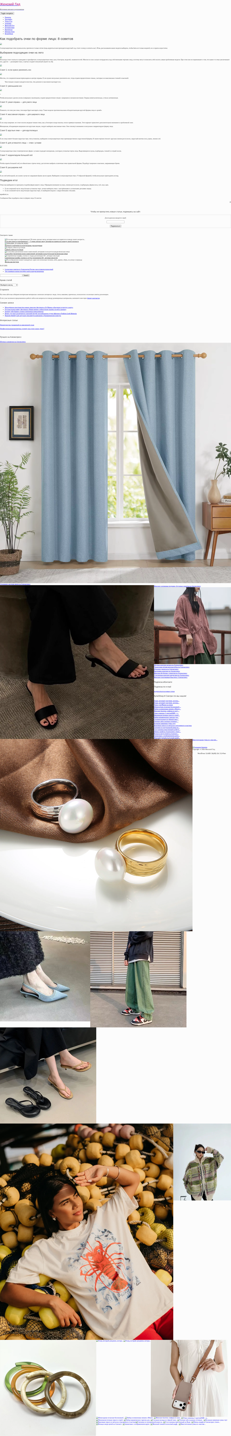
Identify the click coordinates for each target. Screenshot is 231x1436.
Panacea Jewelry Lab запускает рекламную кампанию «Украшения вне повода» (33, 316)
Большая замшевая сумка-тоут (165, 724)
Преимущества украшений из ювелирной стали (17, 325)
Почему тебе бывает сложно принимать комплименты (24, 312)
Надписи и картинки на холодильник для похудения (23, 246)
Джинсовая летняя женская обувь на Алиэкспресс (171, 667)
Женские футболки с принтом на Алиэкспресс (170, 673)
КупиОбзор (9, 34)
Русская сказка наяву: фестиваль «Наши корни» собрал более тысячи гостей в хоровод (35, 309)
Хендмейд (8, 19)
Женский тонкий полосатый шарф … (167, 738)
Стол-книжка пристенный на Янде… (167, 730)
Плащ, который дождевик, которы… (166, 701)
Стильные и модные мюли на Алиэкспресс (15, 584)
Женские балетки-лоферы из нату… (166, 711)
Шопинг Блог (10, 32)
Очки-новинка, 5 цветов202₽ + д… (166, 713)
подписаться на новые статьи (164, 691)
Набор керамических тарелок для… (166, 717)
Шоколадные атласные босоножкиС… (167, 707)
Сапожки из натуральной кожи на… (167, 728)
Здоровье (8, 23)
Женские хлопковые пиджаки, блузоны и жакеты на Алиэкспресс (177, 586)
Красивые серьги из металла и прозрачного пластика (173, 726)
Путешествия (9, 28)
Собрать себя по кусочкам (14, 250)
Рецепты (8, 17)
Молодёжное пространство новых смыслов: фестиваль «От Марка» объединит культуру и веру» (39, 307)
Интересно (9, 30)
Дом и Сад (8, 21)
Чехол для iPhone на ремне (163, 705)
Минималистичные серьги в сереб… (167, 715)
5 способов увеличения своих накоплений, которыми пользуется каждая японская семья (36, 254)
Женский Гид (9, 26)
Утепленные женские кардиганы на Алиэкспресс (171, 675)
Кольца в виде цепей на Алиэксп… (166, 734)
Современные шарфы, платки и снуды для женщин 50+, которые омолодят (31, 258)
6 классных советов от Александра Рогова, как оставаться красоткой (29, 269)
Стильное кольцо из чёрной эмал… (166, 719)
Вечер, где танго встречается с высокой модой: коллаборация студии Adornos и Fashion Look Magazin (41, 314)
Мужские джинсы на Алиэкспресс (166, 669)
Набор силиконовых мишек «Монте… (167, 709)
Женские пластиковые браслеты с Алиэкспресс (170, 677)
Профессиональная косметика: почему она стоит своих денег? (22, 329)
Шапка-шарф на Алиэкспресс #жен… (167, 732)
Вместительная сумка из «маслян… (204, 740)
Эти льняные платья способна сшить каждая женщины (24, 271)
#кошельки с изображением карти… (167, 736)
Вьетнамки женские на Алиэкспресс (167, 671)
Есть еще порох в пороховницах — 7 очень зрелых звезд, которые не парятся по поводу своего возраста (42, 241)
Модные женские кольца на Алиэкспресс (168, 665)
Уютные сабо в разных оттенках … (166, 721)
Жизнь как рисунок (12, 262)
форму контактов (93, 298)
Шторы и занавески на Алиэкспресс (13, 342)
